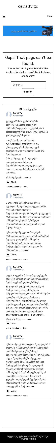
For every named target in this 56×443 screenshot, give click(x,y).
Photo (14, 182)
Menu (50, 16)
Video (13, 254)
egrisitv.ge (28, 6)
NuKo (33, 439)
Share (25, 187)
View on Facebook (13, 187)
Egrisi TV (17, 113)
